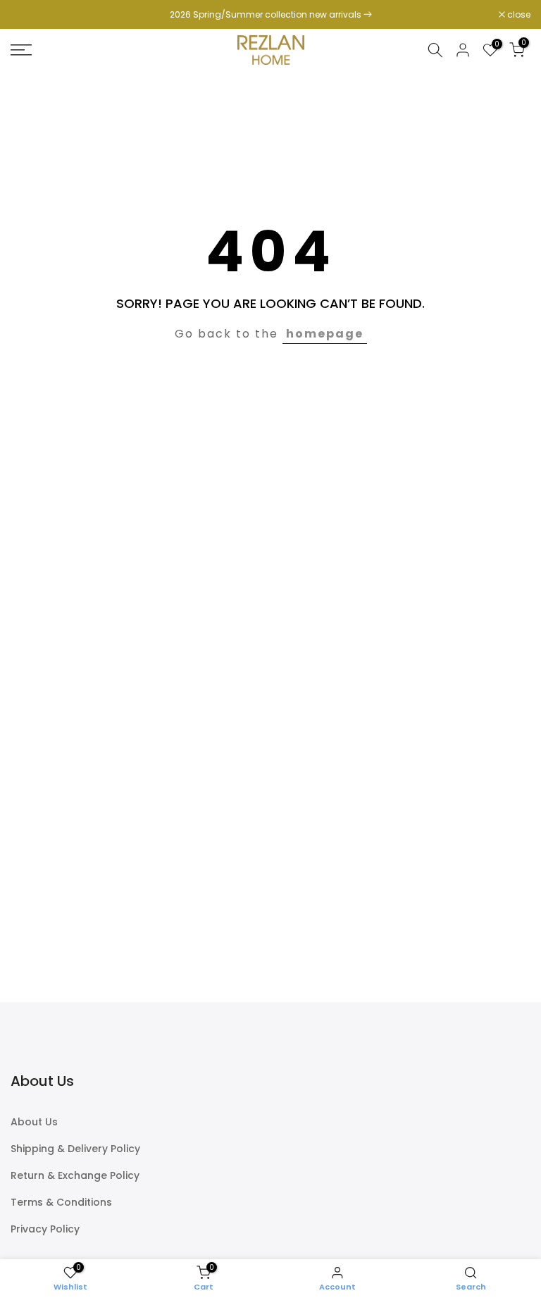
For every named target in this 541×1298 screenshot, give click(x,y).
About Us (34, 1122)
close (29, 15)
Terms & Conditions (61, 1202)
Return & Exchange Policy (75, 1175)
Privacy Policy (45, 1229)
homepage (324, 334)
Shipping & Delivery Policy (75, 1149)
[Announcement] (270, 14)
